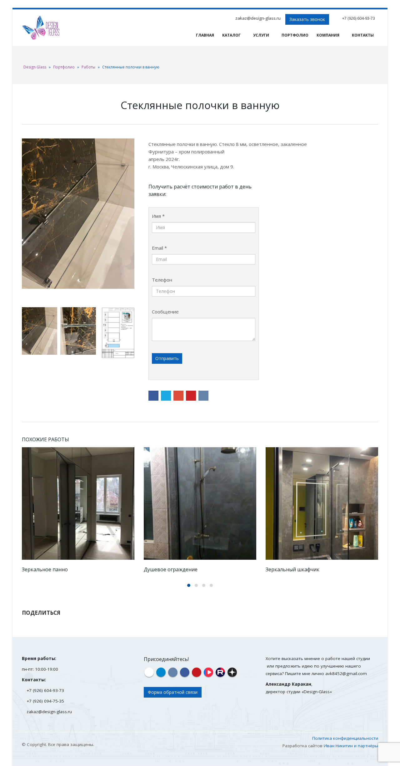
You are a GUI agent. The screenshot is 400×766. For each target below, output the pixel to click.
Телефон (162, 280)
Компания (328, 35)
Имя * (158, 216)
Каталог (231, 35)
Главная (205, 35)
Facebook (153, 396)
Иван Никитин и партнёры (351, 745)
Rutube (220, 672)
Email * (159, 248)
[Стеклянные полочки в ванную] (78, 213)
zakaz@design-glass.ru (258, 18)
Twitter (166, 396)
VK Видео (208, 672)
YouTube (196, 672)
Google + (178, 396)
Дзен (232, 672)
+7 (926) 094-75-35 (45, 701)
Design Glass (34, 67)
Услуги (261, 35)
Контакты (363, 35)
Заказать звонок (307, 19)
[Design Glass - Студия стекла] (40, 28)
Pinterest (191, 396)
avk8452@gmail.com (346, 673)
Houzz (149, 672)
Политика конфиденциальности (345, 738)
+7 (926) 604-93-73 (358, 18)
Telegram (161, 672)
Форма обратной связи (173, 692)
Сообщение (165, 311)
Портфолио (295, 35)
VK (203, 396)
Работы (88, 67)
